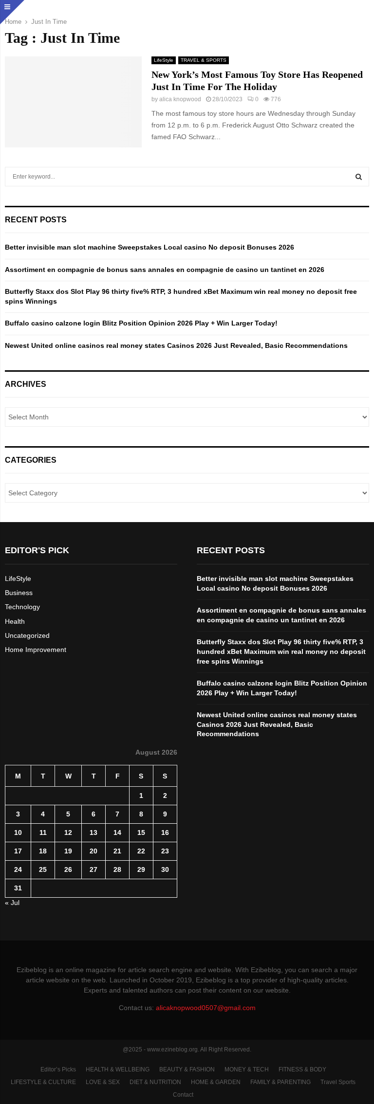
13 (93, 832)
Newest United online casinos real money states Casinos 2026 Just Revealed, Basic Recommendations (176, 345)
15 (141, 832)
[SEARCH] (358, 176)
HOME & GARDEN (216, 1082)
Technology (22, 607)
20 (93, 851)
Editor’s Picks (58, 1069)
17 (18, 851)
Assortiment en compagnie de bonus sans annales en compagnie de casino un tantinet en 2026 (164, 269)
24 (18, 869)
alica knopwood (180, 99)
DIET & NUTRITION (155, 1082)
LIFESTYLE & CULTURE (43, 1082)
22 (141, 851)
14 (117, 832)
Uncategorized (27, 635)
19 (68, 851)
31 (18, 888)
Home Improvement (35, 649)
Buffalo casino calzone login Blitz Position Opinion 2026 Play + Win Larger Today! (141, 323)
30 (165, 869)
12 (68, 832)
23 (165, 851)
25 (43, 869)
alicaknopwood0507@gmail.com (206, 1008)
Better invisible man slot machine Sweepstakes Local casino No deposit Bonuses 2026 (149, 247)
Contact (183, 1094)
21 (117, 851)
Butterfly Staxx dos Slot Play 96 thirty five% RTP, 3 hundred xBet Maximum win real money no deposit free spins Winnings (281, 651)
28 (117, 869)
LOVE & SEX (103, 1082)
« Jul (12, 902)
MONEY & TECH (246, 1069)
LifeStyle (163, 60)
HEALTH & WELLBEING (118, 1069)
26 (68, 869)
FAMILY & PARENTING (280, 1082)
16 (165, 832)
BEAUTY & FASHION (187, 1069)
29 (141, 869)
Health (15, 621)
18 (43, 851)
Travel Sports (337, 1082)
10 (18, 832)
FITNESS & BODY (302, 1069)
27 (93, 869)
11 (43, 832)
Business (19, 593)
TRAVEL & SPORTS (203, 60)
